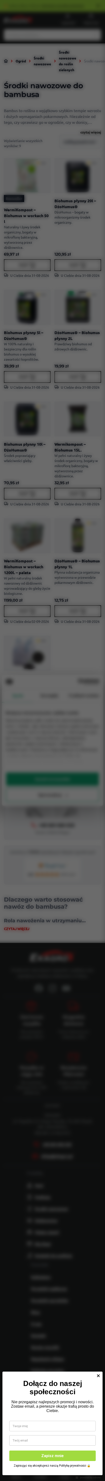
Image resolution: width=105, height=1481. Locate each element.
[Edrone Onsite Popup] (52, 740)
